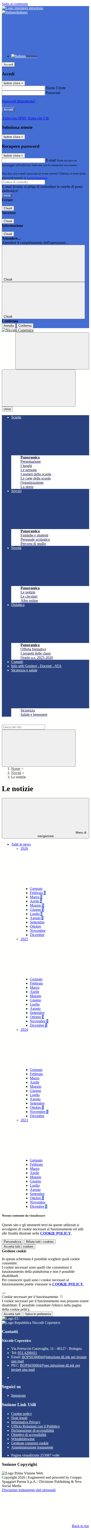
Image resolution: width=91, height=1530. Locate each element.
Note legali (19, 1418)
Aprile (36, 901)
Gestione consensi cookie (30, 1443)
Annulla (9, 325)
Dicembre (37, 935)
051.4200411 (27, 1353)
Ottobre (35, 926)
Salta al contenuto (15, 4)
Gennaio (36, 889)
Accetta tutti (18, 1246)
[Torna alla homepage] (45, 330)
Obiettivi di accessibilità (28, 1435)
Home (15, 769)
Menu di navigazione (62, 834)
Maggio (37, 905)
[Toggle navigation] (39, 388)
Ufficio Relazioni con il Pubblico (35, 1426)
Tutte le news (21, 844)
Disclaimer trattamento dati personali (29, 1490)
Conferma (25, 325)
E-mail (51, 160)
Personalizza (12, 1241)
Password (53, 93)
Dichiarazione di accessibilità (32, 1430)
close (7, 409)
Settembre (37, 922)
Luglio (36, 914)
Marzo (36, 897)
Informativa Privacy (25, 1422)
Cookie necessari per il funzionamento (30, 1297)
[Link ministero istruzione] (22, 8)
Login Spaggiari (37, 177)
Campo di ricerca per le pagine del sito (30, 722)
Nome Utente (56, 88)
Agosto (36, 918)
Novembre (38, 931)
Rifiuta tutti (40, 1241)
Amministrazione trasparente (32, 1447)
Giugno (37, 910)
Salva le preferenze (38, 1314)
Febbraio (38, 893)
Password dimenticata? (18, 101)
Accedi (8, 64)
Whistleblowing (23, 1439)
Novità (16, 773)
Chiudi (8, 208)
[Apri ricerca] (52, 350)
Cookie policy (21, 1414)
